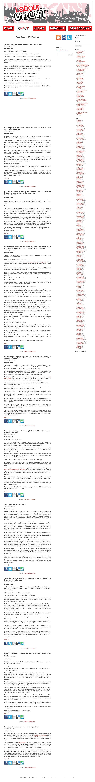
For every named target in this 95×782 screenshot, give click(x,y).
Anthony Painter (80, 53)
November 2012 (80, 309)
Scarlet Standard (80, 104)
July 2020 (79, 191)
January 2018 (80, 229)
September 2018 (80, 218)
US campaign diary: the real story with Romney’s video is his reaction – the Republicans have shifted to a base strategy (27, 247)
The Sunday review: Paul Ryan (15, 504)
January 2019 (80, 213)
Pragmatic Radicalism (81, 100)
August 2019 (80, 205)
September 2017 (80, 234)
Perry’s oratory (21, 742)
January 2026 (80, 126)
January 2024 (80, 146)
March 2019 (79, 211)
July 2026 (79, 120)
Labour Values (80, 84)
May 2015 (79, 270)
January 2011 (80, 338)
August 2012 (80, 313)
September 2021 (80, 173)
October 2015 (80, 264)
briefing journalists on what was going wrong (35, 262)
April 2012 (79, 318)
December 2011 (80, 324)
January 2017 (80, 244)
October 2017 (80, 233)
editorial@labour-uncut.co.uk (62, 50)
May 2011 (79, 333)
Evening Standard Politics (82, 66)
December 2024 (80, 135)
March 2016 (79, 257)
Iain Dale (79, 77)
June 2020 (79, 192)
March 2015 (79, 273)
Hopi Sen (79, 74)
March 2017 (79, 242)
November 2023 (80, 148)
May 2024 (79, 143)
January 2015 (80, 276)
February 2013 (80, 305)
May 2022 (79, 167)
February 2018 (80, 228)
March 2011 (79, 335)
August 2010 (80, 344)
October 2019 (80, 203)
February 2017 (80, 243)
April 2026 (79, 122)
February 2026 (80, 125)
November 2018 (80, 216)
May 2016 (79, 255)
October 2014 (80, 279)
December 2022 (80, 160)
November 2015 (80, 263)
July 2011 (79, 330)
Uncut (25, 98)
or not (26, 377)
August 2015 (80, 266)
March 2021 (79, 181)
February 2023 (80, 157)
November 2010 (80, 341)
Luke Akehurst (80, 91)
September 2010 (80, 343)
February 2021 (80, 182)
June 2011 (79, 331)
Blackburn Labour (81, 56)
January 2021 (80, 183)
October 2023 (80, 150)
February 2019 (80, 212)
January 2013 (80, 307)
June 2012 (79, 316)
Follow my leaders (81, 69)
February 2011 (80, 337)
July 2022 (79, 165)
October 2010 (80, 342)
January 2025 (80, 134)
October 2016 (80, 248)
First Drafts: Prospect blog (82, 68)
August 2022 (80, 164)
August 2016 (80, 251)
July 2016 (79, 252)
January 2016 (80, 260)
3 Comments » (32, 721)
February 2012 (80, 321)
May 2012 (79, 317)
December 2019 (80, 200)
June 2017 (79, 238)
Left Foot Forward (81, 86)
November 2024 (80, 137)
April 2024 (79, 144)
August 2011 (79, 329)
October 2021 (80, 172)
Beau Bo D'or (80, 55)
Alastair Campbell (80, 51)
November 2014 (80, 278)
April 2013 (79, 303)
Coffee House (80, 58)
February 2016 (80, 259)
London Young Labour (82, 90)
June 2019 (79, 207)
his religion (44, 735)
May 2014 (79, 286)
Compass (79, 60)
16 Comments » (32, 98)
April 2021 (79, 179)
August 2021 (80, 174)
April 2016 (79, 256)
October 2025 (80, 129)
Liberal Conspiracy (81, 88)
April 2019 (79, 209)
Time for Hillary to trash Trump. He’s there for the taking (23, 44)
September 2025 (80, 130)
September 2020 (80, 189)
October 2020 (80, 187)
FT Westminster (80, 70)
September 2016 (80, 250)
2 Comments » (32, 351)
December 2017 (80, 230)
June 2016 (79, 254)
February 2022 (80, 168)
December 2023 (80, 147)
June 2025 (79, 133)
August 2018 (80, 220)
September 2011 (80, 328)
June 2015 (79, 269)
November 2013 (80, 294)
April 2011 (79, 334)
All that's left (79, 52)
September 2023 (80, 151)
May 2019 (79, 208)
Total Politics (79, 116)
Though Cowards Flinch (82, 112)
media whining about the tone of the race (14, 469)
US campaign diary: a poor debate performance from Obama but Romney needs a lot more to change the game (27, 192)
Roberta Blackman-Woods (82, 103)
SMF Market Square (81, 105)
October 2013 (80, 295)
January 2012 (80, 322)
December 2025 (80, 128)
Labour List (79, 83)
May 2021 (79, 178)
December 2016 (80, 246)
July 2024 (79, 141)
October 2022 (80, 161)
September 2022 (80, 163)
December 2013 (80, 292)
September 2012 (80, 312)
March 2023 (79, 156)
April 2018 (79, 225)
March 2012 (79, 320)
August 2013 (80, 298)
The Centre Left (80, 108)
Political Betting (80, 96)
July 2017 (79, 237)
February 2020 (80, 198)
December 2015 (80, 261)
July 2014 (79, 283)
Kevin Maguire (80, 81)
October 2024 (80, 138)
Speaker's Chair (80, 107)
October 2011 (80, 326)
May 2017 (79, 239)
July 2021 (79, 176)
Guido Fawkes (80, 73)
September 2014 (80, 281)
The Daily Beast (80, 109)
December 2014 (80, 277)
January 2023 (80, 159)
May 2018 (79, 224)
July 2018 (79, 221)
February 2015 (80, 274)
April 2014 (79, 287)
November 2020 (80, 186)
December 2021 (80, 170)
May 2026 (79, 121)
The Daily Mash (80, 110)
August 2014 (80, 282)
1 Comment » (32, 241)
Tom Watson (79, 114)
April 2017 (79, 241)
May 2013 (79, 302)
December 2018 (80, 215)
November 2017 (80, 231)
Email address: (78, 41)
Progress (79, 101)
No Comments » (32, 186)
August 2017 (80, 235)
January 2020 (80, 199)
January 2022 (80, 169)
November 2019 (80, 202)
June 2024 (79, 142)
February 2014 (80, 290)
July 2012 (79, 315)
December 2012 (80, 308)
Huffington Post (80, 75)
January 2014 (80, 291)
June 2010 (79, 347)
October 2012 (80, 311)
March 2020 (79, 196)
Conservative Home (81, 61)
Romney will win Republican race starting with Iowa (22, 727)
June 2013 (79, 300)
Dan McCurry (80, 62)
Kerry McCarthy (80, 79)
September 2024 (80, 139)
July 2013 (79, 299)
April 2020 (79, 195)
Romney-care (37, 735)
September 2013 (80, 296)
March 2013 (79, 304)
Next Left (79, 94)
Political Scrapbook (81, 99)
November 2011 (80, 325)
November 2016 (80, 247)
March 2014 (79, 289)
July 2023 (79, 154)
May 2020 (79, 194)
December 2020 (80, 185)
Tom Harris (79, 113)
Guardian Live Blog (81, 71)
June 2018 (79, 222)
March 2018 (79, 226)
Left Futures (79, 87)
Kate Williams (80, 78)
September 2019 (80, 204)
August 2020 (80, 190)
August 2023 (80, 152)
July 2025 (79, 131)
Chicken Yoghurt (80, 57)
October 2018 (80, 217)
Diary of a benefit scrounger (83, 65)
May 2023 (79, 155)
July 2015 (79, 268)
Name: (76, 37)
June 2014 (79, 285)
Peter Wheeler (80, 95)
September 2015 (80, 265)
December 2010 (80, 339)
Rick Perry (37, 737)
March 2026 (79, 124)
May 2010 (79, 348)
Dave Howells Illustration (82, 64)
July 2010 (79, 346)
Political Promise (80, 97)
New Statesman (80, 92)
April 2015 (79, 272)
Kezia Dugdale (80, 82)
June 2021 (79, 177)
